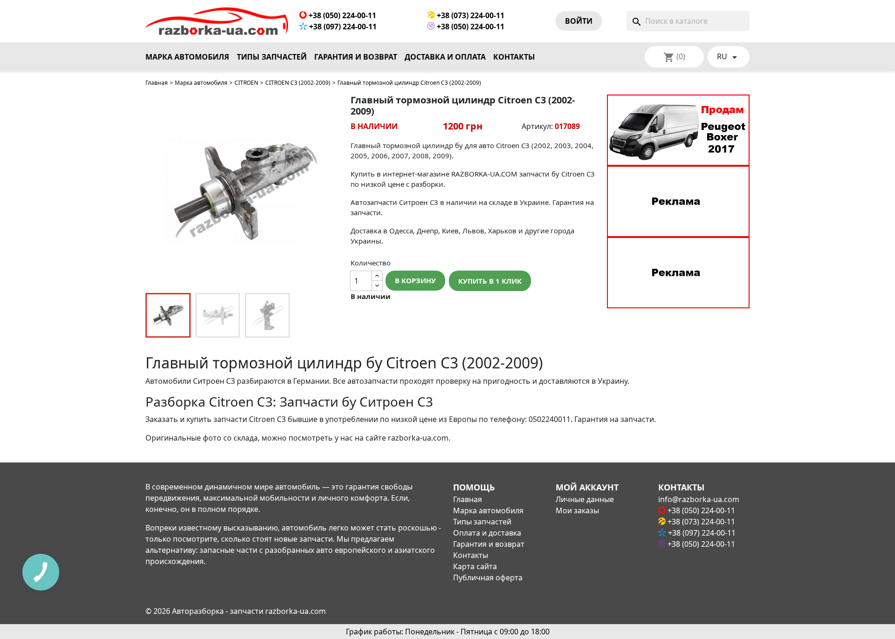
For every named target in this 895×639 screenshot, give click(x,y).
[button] (327, 191)
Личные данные (585, 499)
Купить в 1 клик (490, 281)
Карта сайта (475, 566)
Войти (578, 21)
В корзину (415, 280)
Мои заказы (577, 510)
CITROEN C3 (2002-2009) (297, 83)
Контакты (514, 57)
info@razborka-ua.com (698, 499)
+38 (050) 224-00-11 (341, 15)
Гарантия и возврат (355, 57)
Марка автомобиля (187, 57)
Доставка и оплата (445, 57)
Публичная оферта (488, 577)
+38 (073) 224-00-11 (469, 15)
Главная (156, 83)
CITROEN (246, 83)
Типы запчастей (272, 57)
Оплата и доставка (487, 533)
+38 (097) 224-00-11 (342, 26)
